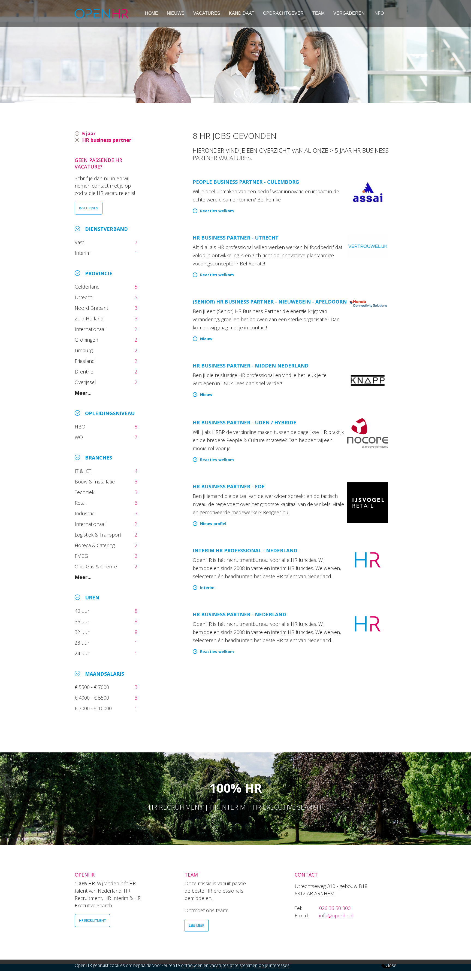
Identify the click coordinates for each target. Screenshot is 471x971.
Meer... (83, 393)
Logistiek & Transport (99, 534)
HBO (81, 426)
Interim (84, 253)
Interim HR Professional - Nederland (245, 550)
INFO (378, 13)
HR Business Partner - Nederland (239, 614)
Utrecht (84, 297)
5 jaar (89, 133)
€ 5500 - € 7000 (92, 687)
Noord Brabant (92, 308)
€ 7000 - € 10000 (94, 708)
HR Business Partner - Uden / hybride (244, 422)
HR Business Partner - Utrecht (236, 237)
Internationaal (91, 329)
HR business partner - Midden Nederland (251, 365)
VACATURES (206, 13)
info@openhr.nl (336, 915)
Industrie (85, 513)
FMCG (82, 556)
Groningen (87, 339)
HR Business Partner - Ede (229, 486)
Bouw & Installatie (95, 481)
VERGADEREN (349, 13)
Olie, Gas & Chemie (96, 566)
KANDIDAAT (241, 13)
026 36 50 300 (335, 908)
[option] (235, 51)
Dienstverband (106, 229)
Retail (81, 503)
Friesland (85, 361)
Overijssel (86, 382)
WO (79, 437)
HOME (151, 13)
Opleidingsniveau (110, 413)
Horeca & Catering (95, 545)
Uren (92, 597)
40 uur (83, 611)
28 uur (83, 642)
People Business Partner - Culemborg (246, 182)
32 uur (83, 632)
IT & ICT (84, 471)
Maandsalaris (104, 673)
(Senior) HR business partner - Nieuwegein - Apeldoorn (270, 301)
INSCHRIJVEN (88, 208)
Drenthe (85, 371)
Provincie (98, 273)
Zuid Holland (90, 318)
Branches (98, 457)
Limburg (84, 350)
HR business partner (106, 140)
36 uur (83, 621)
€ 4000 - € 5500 (92, 697)
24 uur (83, 653)
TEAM (318, 13)
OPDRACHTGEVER (283, 13)
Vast (80, 242)
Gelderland (88, 286)
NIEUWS (176, 13)
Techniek (85, 492)
